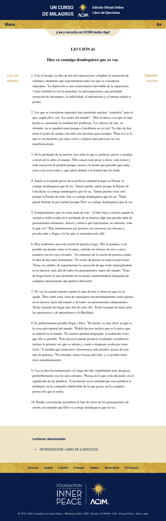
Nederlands (112, 467)
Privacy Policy (126, 513)
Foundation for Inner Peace (47, 513)
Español (63, 467)
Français (79, 467)
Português (131, 467)
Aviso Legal (142, 513)
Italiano (94, 467)
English (48, 467)
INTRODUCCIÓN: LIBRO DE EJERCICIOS (69, 449)
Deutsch (33, 467)
